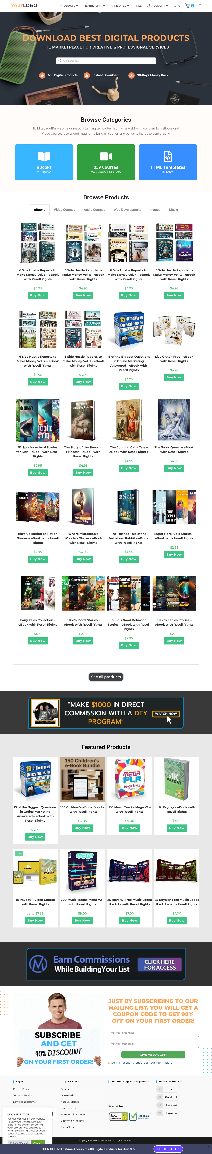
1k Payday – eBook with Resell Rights (177, 809)
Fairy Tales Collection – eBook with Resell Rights (37, 622)
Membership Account (73, 1114)
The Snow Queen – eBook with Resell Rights (174, 450)
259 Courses (106, 167)
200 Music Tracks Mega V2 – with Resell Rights (82, 902)
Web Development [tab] (127, 210)
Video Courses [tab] (64, 210)
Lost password (69, 1108)
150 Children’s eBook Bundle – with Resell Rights (82, 809)
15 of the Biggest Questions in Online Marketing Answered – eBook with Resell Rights (128, 363)
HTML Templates (168, 167)
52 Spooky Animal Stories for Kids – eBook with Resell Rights (37, 452)
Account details (70, 1101)
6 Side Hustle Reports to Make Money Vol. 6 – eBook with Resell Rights (38, 274)
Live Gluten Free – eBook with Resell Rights (174, 359)
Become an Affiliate (72, 1120)
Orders (65, 1089)
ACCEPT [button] (38, 1142)
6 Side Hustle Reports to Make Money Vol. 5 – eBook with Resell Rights (83, 274)
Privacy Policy (21, 1089)
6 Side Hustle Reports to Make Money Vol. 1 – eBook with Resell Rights (83, 361)
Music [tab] (173, 210)
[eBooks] (44, 156)
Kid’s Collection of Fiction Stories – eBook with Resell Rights (38, 538)
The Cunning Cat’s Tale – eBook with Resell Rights (128, 450)
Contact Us (67, 1127)
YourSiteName (105, 1140)
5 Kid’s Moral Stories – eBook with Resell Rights (83, 622)
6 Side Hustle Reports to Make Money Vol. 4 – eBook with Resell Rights (129, 274)
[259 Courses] (106, 156)
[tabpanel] (106, 440)
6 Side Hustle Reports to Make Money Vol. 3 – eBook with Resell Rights (174, 274)
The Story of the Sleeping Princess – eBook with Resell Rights (83, 452)
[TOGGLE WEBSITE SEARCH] (200, 6)
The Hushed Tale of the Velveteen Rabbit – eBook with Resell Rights (128, 538)
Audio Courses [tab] (94, 210)
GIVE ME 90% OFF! (153, 1054)
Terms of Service (22, 1095)
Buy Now (38, 295)
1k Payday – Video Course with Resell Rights (35, 902)
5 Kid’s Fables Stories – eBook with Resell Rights (174, 622)
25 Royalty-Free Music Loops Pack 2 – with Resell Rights (177, 902)
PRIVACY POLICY (19, 1142)
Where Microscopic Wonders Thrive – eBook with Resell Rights (83, 538)
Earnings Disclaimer (25, 1101)
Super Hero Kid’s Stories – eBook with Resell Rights (174, 536)
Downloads (67, 1095)
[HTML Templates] (167, 156)
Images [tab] (154, 210)
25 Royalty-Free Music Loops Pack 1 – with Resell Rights (129, 902)
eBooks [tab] (39, 210)
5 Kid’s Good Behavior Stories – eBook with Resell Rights (129, 624)
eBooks (44, 167)
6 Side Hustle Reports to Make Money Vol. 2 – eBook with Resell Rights (38, 361)
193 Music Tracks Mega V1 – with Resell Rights (130, 809)
